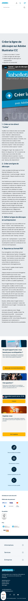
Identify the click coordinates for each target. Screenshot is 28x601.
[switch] (3, 598)
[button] (14, 7)
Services (7, 552)
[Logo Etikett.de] (14, 570)
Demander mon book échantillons (14, 368)
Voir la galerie (14, 434)
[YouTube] (18, 595)
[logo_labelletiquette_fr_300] (5, 3)
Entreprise (8, 560)
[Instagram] (14, 595)
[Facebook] (10, 595)
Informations (8, 545)
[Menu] (25, 3)
